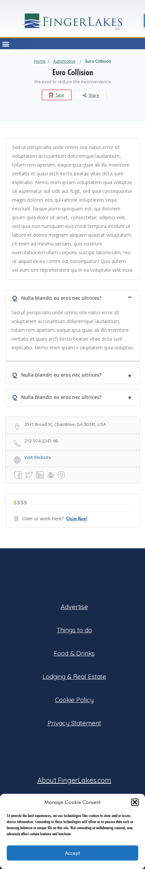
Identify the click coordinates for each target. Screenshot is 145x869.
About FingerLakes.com (74, 780)
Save (59, 95)
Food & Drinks (74, 653)
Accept (72, 853)
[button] (135, 802)
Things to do (74, 630)
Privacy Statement (74, 723)
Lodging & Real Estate (74, 676)
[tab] (72, 297)
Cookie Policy (74, 700)
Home (40, 61)
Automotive (64, 61)
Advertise (74, 607)
